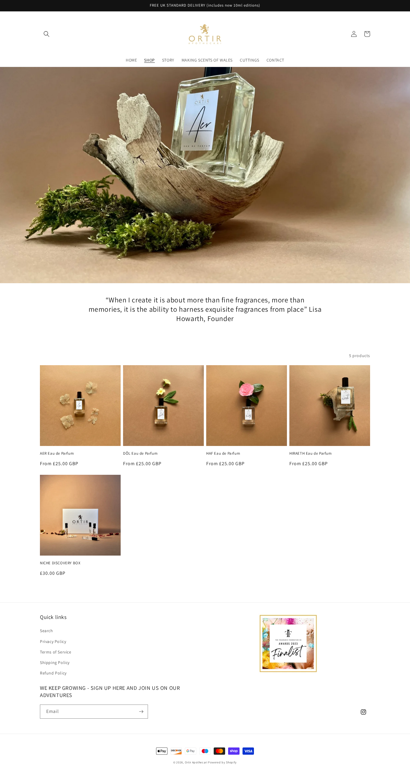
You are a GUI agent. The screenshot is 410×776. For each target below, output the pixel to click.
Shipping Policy (55, 662)
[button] (46, 34)
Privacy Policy (53, 641)
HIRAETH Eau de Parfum (310, 453)
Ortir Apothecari (196, 762)
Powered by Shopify (222, 762)
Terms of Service (55, 652)
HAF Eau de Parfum (223, 453)
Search (46, 630)
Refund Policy (53, 673)
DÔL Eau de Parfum (140, 453)
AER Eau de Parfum (57, 453)
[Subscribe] (141, 712)
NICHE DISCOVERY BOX (60, 563)
